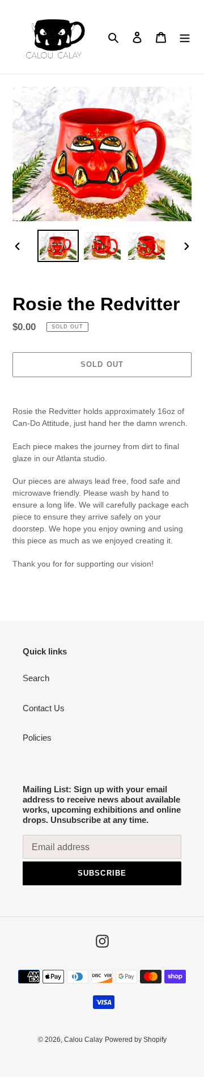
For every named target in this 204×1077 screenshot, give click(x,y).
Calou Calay (83, 1040)
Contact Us (44, 708)
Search (36, 678)
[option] (58, 246)
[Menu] (185, 37)
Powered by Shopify (136, 1040)
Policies (37, 737)
